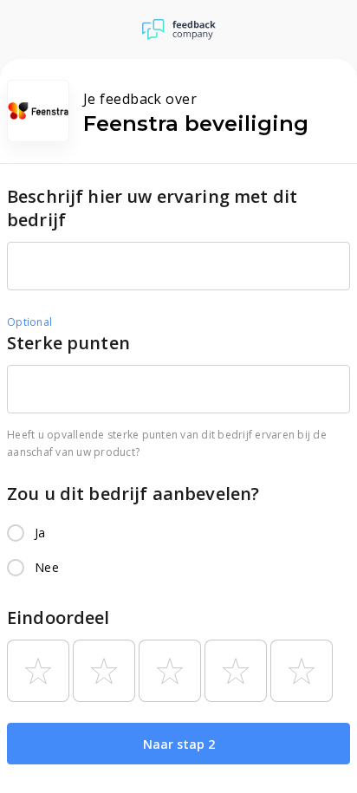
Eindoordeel (58, 617)
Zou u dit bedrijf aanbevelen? (133, 493)
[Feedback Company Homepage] (179, 29)
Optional (29, 322)
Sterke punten (68, 342)
